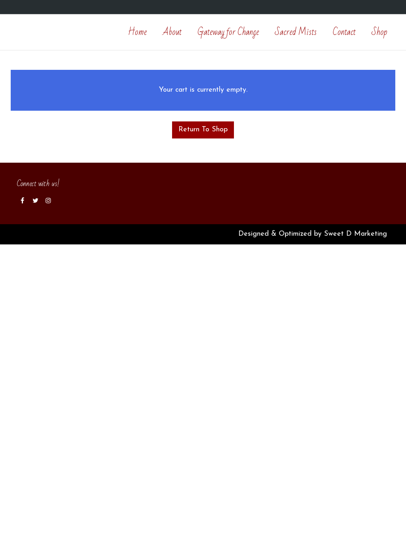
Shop (379, 32)
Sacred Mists (296, 32)
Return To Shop (203, 129)
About (172, 32)
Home (137, 32)
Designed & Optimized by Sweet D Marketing (313, 234)
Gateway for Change (228, 32)
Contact (344, 32)
